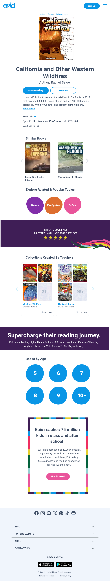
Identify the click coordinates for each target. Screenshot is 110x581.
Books (50, 14)
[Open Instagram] (43, 513)
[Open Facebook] (36, 513)
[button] (37, 289)
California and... (62, 14)
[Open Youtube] (49, 513)
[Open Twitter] (55, 513)
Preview (63, 90)
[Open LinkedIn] (73, 513)
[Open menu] (105, 5)
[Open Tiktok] (67, 513)
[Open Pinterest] (61, 513)
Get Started (58, 476)
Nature (42, 14)
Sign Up (92, 5)
